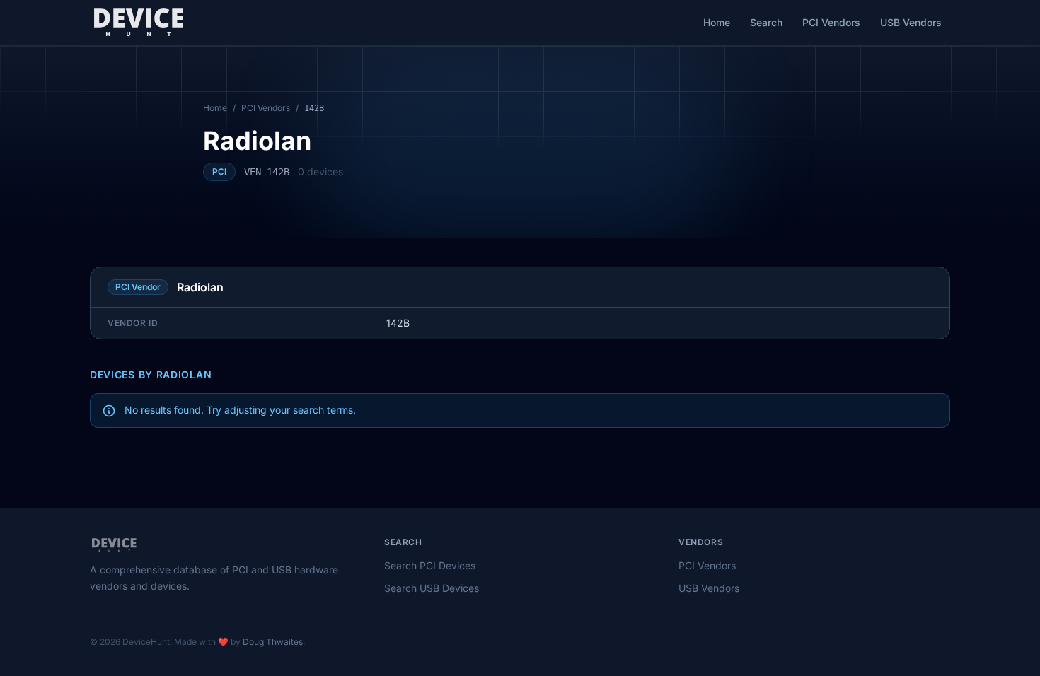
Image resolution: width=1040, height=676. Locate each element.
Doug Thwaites (273, 641)
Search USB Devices (431, 588)
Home (716, 22)
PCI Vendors (831, 22)
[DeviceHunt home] (138, 23)
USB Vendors (911, 22)
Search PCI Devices (429, 565)
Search (766, 22)
